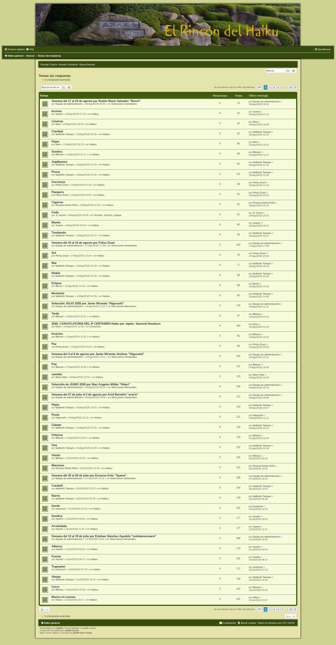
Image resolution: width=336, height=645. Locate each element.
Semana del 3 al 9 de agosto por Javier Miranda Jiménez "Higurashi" (98, 354)
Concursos (95, 326)
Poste (55, 414)
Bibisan (60, 154)
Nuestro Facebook (68, 64)
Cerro (55, 586)
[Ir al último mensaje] (281, 101)
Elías (58, 326)
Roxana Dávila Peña (67, 205)
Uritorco (57, 435)
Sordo (56, 505)
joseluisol (61, 508)
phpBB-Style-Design (82, 633)
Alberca (57, 546)
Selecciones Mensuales (123, 306)
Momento (58, 293)
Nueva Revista (87, 64)
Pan (54, 364)
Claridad (57, 131)
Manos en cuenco (63, 596)
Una (54, 445)
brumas (57, 111)
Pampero (58, 192)
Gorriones (58, 182)
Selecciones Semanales (124, 104)
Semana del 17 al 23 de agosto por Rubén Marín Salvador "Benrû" (96, 101)
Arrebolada (59, 526)
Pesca (56, 171)
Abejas (56, 576)
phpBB (59, 628)
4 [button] (278, 87)
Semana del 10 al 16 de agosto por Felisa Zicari (83, 242)
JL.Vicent (60, 215)
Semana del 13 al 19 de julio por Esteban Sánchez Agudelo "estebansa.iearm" (104, 536)
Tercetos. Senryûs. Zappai (107, 215)
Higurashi (61, 417)
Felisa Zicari (62, 185)
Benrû (59, 286)
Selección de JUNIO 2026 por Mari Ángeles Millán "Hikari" (91, 384)
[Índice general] (168, 25)
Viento (56, 455)
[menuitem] (30, 49)
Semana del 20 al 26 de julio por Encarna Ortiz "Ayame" (89, 475)
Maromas (58, 465)
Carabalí (57, 485)
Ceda (55, 212)
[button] (259, 87)
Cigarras (57, 202)
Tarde (55, 313)
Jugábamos (59, 161)
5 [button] (282, 87)
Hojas (55, 141)
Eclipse (56, 283)
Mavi (58, 124)
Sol (54, 252)
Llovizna (57, 121)
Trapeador (58, 566)
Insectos (57, 333)
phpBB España (72, 630)
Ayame (59, 114)
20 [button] (290, 87)
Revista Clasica (49, 64)
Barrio (56, 495)
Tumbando (59, 232)
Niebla (56, 273)
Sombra (57, 151)
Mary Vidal (61, 377)
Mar (54, 263)
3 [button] (274, 87)
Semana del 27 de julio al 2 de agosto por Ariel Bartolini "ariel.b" (95, 394)
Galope (56, 424)
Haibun (93, 599)
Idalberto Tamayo (65, 134)
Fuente (56, 556)
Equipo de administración (69, 104)
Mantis (56, 222)
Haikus (95, 114)
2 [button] (269, 87)
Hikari (59, 599)
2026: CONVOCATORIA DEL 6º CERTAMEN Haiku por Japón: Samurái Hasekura (106, 323)
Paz (54, 343)
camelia (57, 374)
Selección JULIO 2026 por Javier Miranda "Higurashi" (88, 303)
